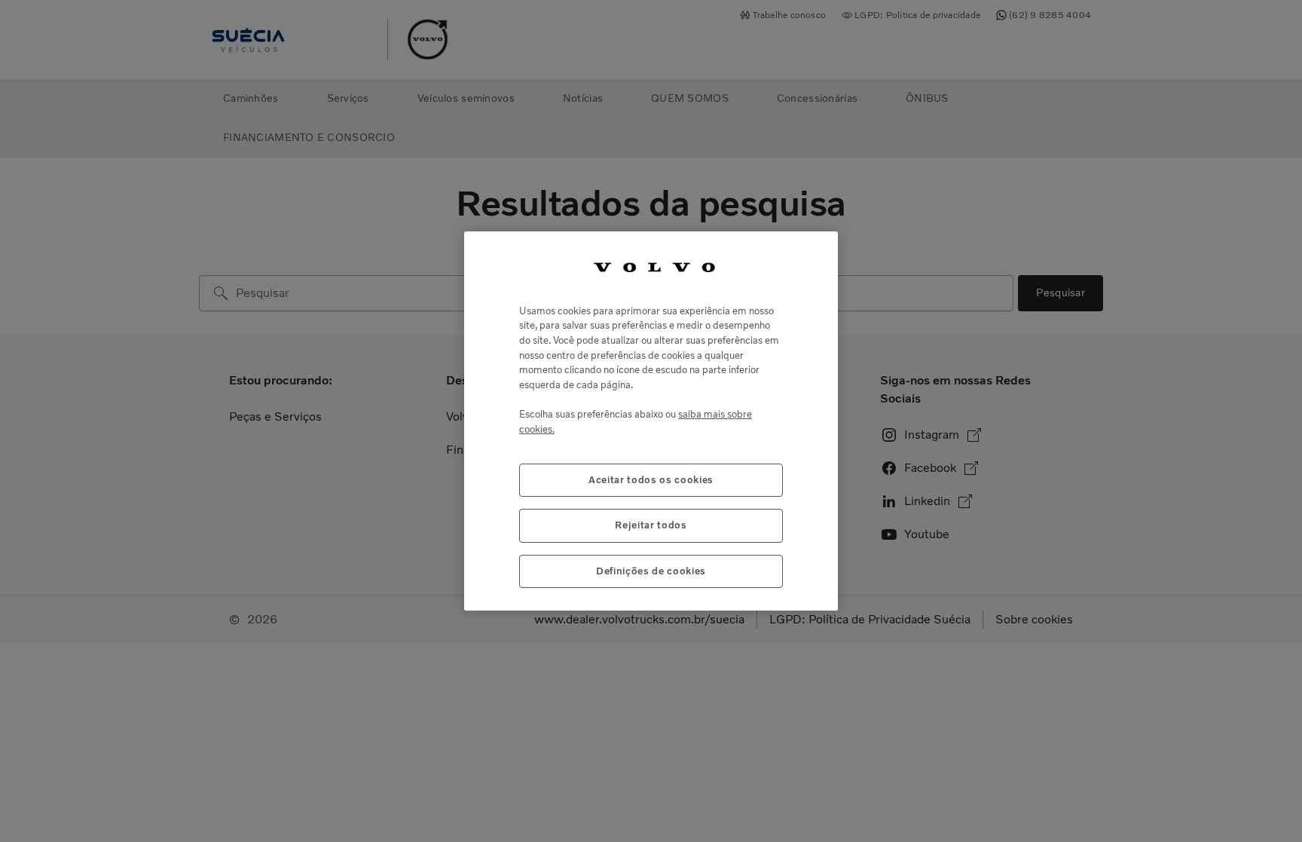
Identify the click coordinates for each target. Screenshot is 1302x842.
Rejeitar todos (650, 525)
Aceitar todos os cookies (651, 479)
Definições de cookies (651, 571)
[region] (651, 421)
